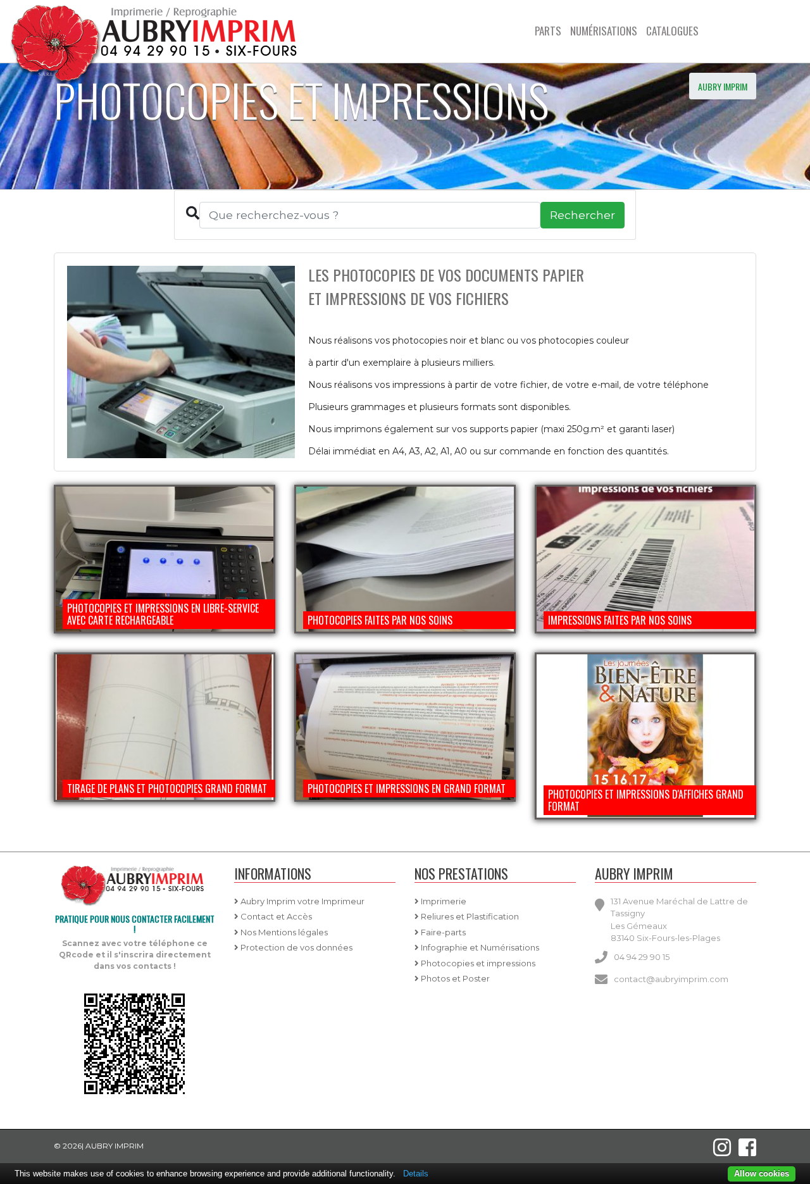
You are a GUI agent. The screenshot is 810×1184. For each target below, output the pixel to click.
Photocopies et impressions (477, 963)
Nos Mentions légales (283, 932)
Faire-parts (442, 932)
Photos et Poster (454, 978)
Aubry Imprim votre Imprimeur (301, 901)
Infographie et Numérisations (479, 947)
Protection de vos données (295, 947)
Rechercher (582, 214)
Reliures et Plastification (469, 916)
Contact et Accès (275, 916)
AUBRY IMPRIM (722, 86)
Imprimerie (442, 901)
